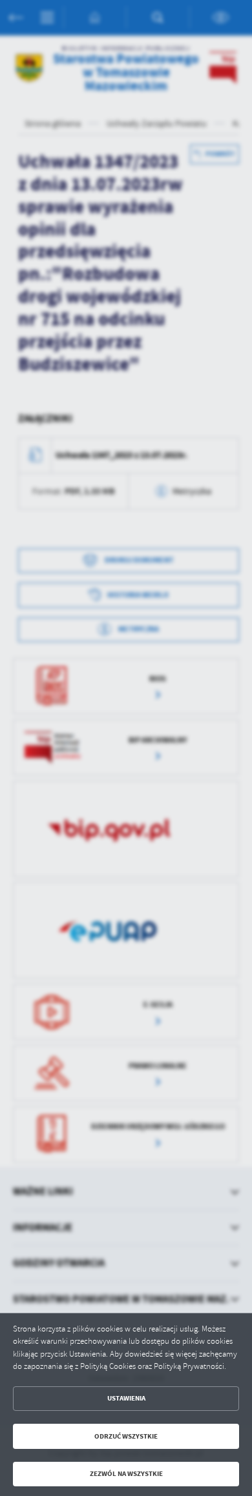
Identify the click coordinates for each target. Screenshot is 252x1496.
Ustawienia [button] (126, 1398)
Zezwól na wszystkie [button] (126, 1474)
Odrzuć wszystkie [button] (126, 1436)
